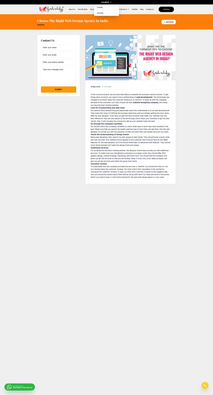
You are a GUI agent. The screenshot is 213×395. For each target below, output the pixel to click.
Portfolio (135, 9)
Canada (100, 7)
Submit (58, 89)
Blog (141, 9)
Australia (100, 13)
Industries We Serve (120, 9)
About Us (72, 9)
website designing (141, 102)
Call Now (166, 9)
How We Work (82, 9)
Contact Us (150, 9)
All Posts (170, 22)
